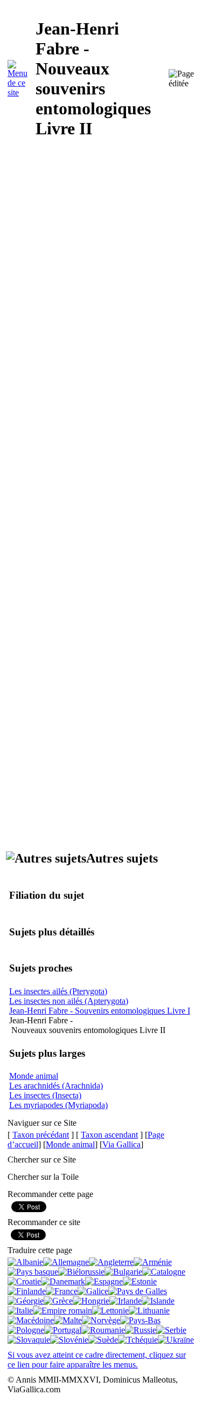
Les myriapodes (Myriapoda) (58, 1105)
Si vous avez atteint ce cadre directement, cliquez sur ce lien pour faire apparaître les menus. (97, 1359)
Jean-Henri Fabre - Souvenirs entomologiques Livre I (99, 1010)
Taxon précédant (40, 1134)
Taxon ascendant (109, 1134)
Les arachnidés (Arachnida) (56, 1085)
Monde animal (33, 1075)
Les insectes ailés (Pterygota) (58, 991)
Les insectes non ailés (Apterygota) (68, 1001)
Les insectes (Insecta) (45, 1095)
